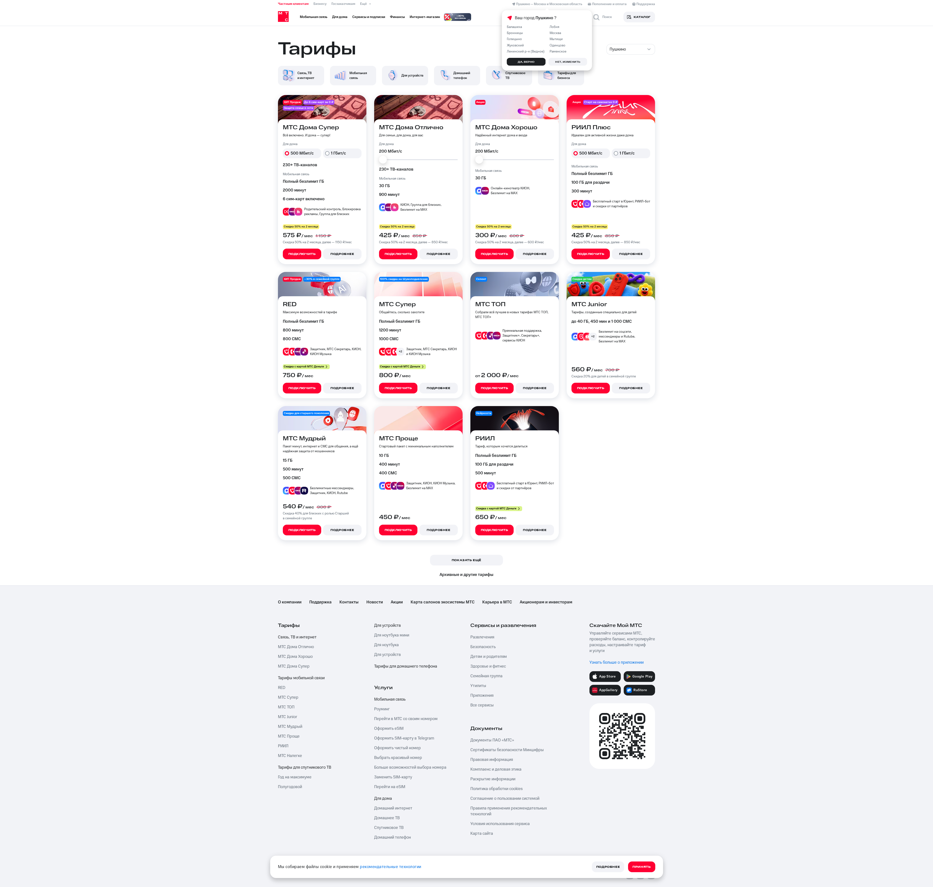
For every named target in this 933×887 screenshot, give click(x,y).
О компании (290, 602)
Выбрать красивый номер (398, 758)
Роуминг (382, 709)
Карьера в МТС (497, 602)
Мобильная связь (390, 699)
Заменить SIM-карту (393, 777)
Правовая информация (491, 760)
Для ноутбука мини (391, 635)
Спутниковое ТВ (389, 828)
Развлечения (482, 637)
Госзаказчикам (343, 3)
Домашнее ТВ (387, 818)
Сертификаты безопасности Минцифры (507, 750)
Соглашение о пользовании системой (504, 798)
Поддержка (320, 602)
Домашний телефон (392, 837)
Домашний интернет (393, 808)
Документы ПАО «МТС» (492, 740)
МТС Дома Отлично (296, 647)
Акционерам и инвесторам (546, 602)
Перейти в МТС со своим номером (406, 719)
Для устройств (387, 625)
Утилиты (478, 686)
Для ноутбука (386, 645)
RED (281, 688)
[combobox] (631, 49)
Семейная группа (486, 676)
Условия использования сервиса (500, 824)
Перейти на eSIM (389, 787)
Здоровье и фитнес (488, 666)
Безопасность (483, 647)
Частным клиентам (293, 3)
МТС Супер (288, 697)
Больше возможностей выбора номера (410, 767)
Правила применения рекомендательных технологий (508, 811)
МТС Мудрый (290, 727)
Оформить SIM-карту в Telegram (404, 738)
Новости (374, 602)
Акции (397, 602)
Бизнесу (320, 3)
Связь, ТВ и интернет (297, 637)
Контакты (349, 602)
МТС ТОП (286, 707)
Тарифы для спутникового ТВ (304, 767)
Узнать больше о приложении (616, 662)
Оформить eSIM (389, 728)
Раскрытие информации (492, 779)
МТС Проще (289, 736)
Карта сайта (481, 833)
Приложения (481, 695)
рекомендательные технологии (390, 867)
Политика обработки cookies (496, 789)
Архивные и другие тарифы (466, 575)
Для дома (383, 798)
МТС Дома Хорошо (295, 657)
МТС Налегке (290, 756)
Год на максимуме (294, 777)
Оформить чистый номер (397, 748)
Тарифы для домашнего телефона (405, 666)
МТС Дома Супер (294, 666)
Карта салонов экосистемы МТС (443, 602)
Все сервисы (482, 705)
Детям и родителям (488, 657)
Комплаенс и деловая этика (495, 769)
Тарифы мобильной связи (301, 678)
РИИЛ (283, 746)
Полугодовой (290, 787)
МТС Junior (287, 717)
